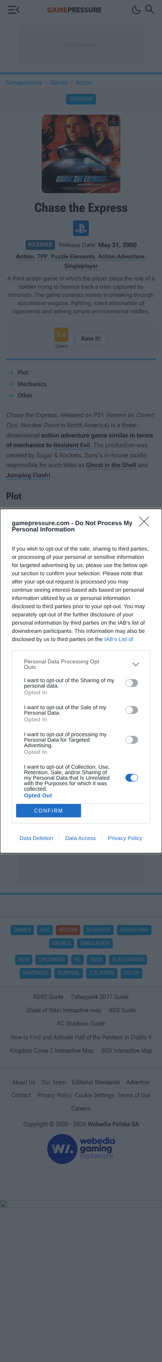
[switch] (131, 683)
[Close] (146, 524)
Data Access (80, 838)
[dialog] (81, 681)
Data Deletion (36, 838)
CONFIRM (48, 811)
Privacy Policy (125, 838)
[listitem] (81, 664)
